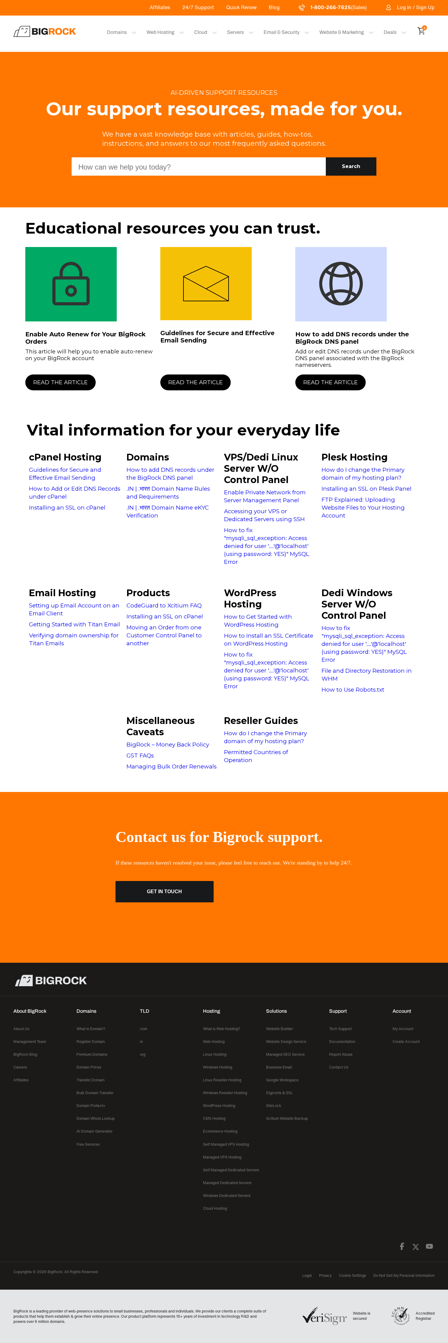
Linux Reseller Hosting (222, 1080)
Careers (20, 1067)
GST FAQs (140, 755)
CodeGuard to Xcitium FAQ (164, 605)
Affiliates (160, 7)
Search (351, 166)
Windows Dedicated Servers (227, 1195)
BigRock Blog (25, 1054)
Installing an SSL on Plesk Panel (366, 488)
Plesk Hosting (355, 457)
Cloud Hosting (215, 1208)
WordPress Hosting (250, 598)
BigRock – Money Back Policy (167, 744)
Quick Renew (241, 7)
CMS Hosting (214, 1118)
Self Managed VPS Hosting (226, 1144)
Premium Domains (91, 1054)
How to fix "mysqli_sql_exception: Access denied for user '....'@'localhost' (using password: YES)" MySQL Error (266, 546)
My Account (403, 1028)
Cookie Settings (352, 1275)
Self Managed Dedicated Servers (231, 1170)
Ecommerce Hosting (220, 1131)
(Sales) (338, 7)
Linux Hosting (214, 1054)
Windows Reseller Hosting (225, 1092)
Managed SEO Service (285, 1054)
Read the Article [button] (60, 382)
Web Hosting (160, 32)
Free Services (88, 1144)
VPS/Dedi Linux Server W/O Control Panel (261, 468)
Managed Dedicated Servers (227, 1182)
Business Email (279, 1067)
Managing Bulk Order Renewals (171, 766)
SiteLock (273, 1105)
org (142, 1054)
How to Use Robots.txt (353, 689)
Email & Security (282, 32)
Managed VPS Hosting (222, 1157)
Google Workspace (282, 1080)
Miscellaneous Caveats (160, 726)
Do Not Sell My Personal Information (404, 1275)
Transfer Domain (90, 1080)
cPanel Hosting (65, 457)
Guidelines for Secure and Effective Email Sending (217, 336)
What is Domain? (90, 1028)
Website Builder (279, 1028)
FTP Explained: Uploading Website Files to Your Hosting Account (363, 507)
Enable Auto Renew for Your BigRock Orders (85, 338)
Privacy (325, 1275)
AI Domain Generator (94, 1131)
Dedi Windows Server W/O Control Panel (357, 604)
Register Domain (90, 1041)
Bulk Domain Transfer (94, 1092)
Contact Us (338, 1067)
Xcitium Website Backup (287, 1118)
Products (148, 593)
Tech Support (340, 1028)
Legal (307, 1275)
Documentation (342, 1041)
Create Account (406, 1041)
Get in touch (164, 891)
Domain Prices (88, 1067)
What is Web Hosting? (221, 1028)
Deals (390, 32)
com (143, 1028)
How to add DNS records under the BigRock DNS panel (352, 338)
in (141, 1041)
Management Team (29, 1041)
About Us (21, 1028)
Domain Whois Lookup (95, 1118)
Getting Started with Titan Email (74, 624)
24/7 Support (198, 7)
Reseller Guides (261, 720)
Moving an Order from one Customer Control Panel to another (164, 635)
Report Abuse (341, 1054)
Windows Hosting (217, 1067)
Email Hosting (62, 593)
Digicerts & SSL (279, 1092)
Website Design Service (286, 1041)
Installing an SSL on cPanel (67, 507)
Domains (147, 457)
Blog (274, 7)
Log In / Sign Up (416, 7)
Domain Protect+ (90, 1105)
